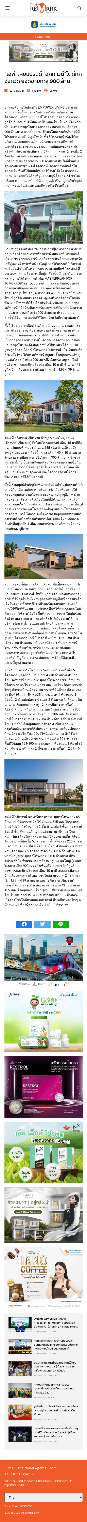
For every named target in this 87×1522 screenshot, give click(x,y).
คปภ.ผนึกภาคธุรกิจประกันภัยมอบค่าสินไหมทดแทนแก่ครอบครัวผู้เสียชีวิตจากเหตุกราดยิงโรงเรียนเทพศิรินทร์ (56, 1345)
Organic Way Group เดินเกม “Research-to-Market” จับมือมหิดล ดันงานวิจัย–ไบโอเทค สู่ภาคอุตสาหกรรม (56, 1323)
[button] (43, 51)
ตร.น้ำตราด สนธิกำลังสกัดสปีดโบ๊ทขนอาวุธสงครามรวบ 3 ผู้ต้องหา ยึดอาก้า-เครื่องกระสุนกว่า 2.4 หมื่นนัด (55, 1367)
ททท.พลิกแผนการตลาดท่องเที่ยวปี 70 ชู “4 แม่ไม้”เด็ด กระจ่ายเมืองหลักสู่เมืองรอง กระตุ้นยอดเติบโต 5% (56, 1432)
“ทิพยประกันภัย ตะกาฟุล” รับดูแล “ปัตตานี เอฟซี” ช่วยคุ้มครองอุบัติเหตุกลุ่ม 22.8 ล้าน (54, 1389)
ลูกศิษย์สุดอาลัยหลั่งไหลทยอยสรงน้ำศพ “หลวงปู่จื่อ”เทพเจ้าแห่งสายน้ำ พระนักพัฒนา (56, 1410)
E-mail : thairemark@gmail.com (30, 1468)
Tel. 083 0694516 (19, 1474)
